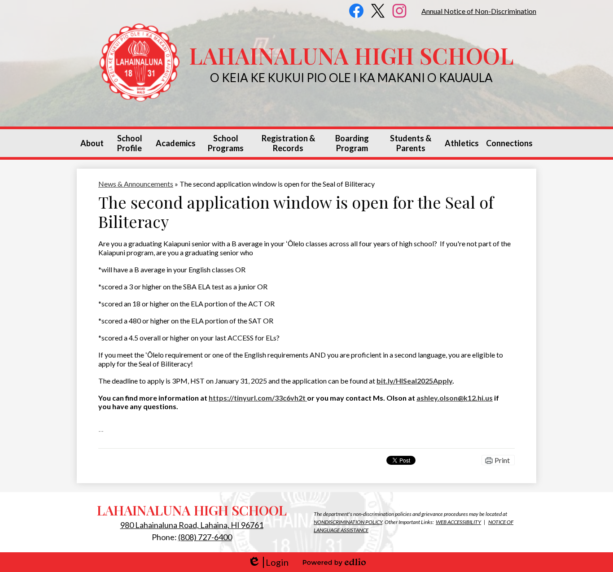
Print (502, 460)
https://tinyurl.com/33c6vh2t (258, 397)
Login (268, 562)
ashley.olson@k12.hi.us (454, 397)
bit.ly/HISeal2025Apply (414, 380)
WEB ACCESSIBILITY (458, 522)
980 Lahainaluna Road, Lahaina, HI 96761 (191, 525)
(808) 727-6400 (205, 537)
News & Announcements (135, 183)
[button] (92, 143)
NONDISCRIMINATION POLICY (348, 522)
